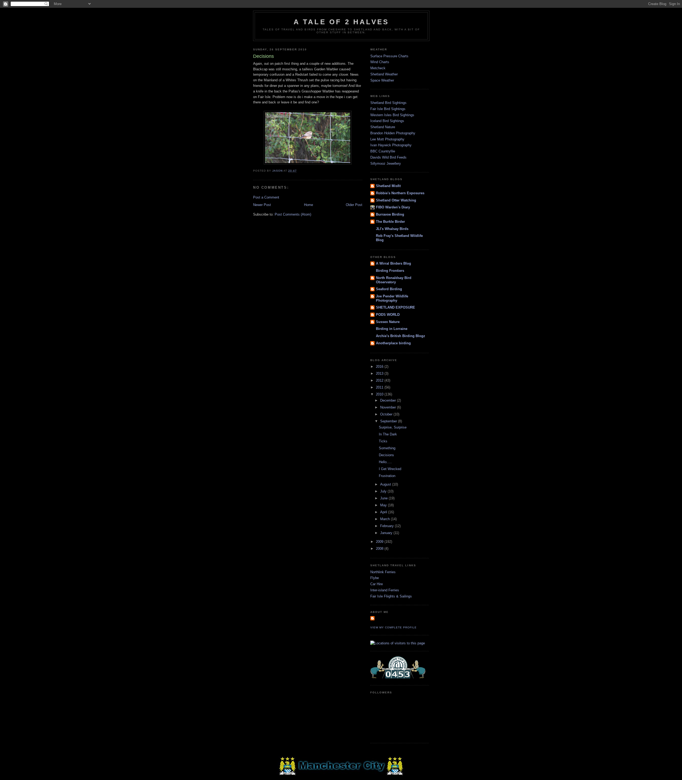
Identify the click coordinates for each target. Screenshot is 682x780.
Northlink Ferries (383, 572)
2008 (380, 549)
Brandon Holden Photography (392, 133)
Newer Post (262, 205)
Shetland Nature (382, 127)
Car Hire (376, 584)
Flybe (374, 578)
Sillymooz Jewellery (385, 163)
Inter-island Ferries (384, 590)
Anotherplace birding (393, 343)
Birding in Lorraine (391, 329)
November (388, 407)
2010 (380, 394)
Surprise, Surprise (393, 427)
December (388, 400)
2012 (380, 380)
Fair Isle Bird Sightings (387, 109)
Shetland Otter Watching (396, 200)
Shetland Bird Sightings (388, 103)
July (384, 491)
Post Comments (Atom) (293, 214)
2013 (380, 373)
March (385, 519)
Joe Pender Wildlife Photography (392, 298)
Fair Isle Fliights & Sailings (391, 596)
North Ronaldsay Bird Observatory (393, 280)
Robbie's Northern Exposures (400, 193)
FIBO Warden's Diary (393, 207)
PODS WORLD (388, 315)
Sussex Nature (388, 322)
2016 (380, 367)
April (384, 512)
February (387, 526)
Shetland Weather (384, 74)
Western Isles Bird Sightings (392, 115)
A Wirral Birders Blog (393, 263)
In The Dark (388, 434)
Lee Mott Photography (387, 139)
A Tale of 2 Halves (341, 22)
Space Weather (382, 80)
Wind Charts (379, 62)
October (386, 414)
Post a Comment (266, 197)
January (386, 533)
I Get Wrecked (390, 469)
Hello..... (385, 462)
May (384, 505)
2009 (380, 542)
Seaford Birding (389, 289)
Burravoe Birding (390, 214)
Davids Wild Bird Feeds (388, 157)
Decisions (386, 455)
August (386, 484)
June (384, 498)
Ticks (383, 441)
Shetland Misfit (388, 186)
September (389, 421)
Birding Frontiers (390, 271)
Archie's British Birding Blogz (400, 336)
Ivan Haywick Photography (391, 145)
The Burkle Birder (390, 222)
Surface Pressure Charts (389, 56)
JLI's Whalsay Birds (392, 229)
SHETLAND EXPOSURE (395, 307)
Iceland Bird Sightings (387, 121)
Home (308, 205)
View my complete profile (393, 627)
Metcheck (377, 68)
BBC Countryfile (382, 151)
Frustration (387, 476)
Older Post (354, 205)
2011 (380, 387)
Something (387, 448)
